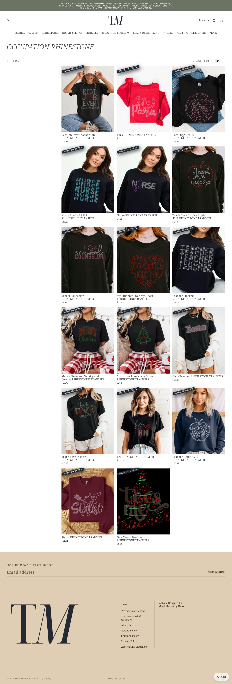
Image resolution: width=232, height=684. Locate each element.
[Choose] (109, 207)
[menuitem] (213, 33)
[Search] (8, 20)
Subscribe (216, 572)
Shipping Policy (130, 636)
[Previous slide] (66, 99)
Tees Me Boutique (22, 678)
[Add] (109, 127)
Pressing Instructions (133, 611)
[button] (208, 61)
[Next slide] (109, 99)
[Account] (214, 20)
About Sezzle (128, 625)
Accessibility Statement (134, 646)
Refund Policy (129, 630)
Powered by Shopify (41, 678)
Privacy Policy (129, 641)
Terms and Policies (116, 678)
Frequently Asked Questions (131, 618)
